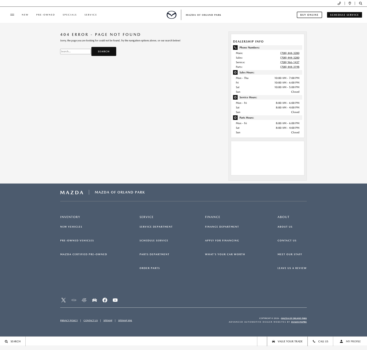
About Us (285, 226)
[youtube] (115, 300)
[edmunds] (94, 300)
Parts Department (155, 254)
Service (90, 15)
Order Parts (150, 268)
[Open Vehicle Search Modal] (262, 341)
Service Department (156, 226)
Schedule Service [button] (344, 14)
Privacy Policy (69, 320)
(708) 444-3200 (289, 53)
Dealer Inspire (299, 322)
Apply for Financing (222, 240)
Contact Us (287, 240)
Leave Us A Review (292, 268)
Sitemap (107, 320)
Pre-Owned (45, 15)
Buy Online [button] (309, 14)
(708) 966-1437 (289, 62)
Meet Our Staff (290, 254)
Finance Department (222, 226)
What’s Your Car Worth (225, 254)
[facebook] (105, 300)
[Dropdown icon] (339, 3)
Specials (70, 15)
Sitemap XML (125, 320)
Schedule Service (154, 240)
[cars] (74, 300)
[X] (63, 300)
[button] (360, 3)
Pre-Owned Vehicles (77, 240)
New (25, 15)
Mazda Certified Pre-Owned (83, 254)
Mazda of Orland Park (294, 318)
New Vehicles (71, 226)
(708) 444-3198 (289, 66)
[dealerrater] (84, 300)
